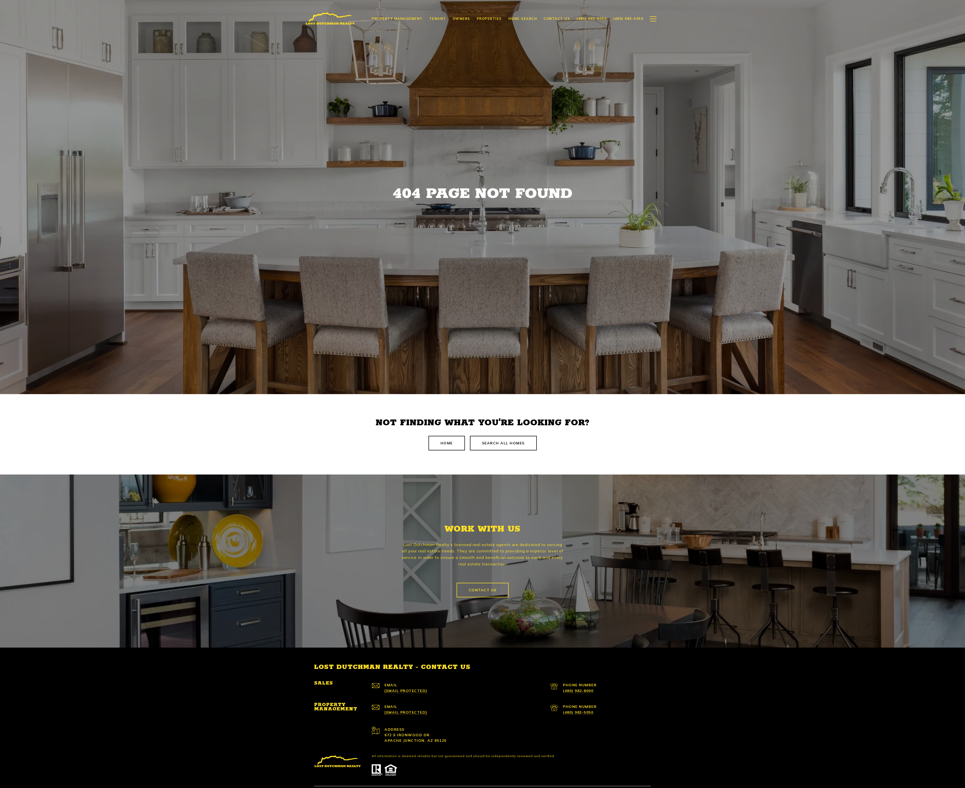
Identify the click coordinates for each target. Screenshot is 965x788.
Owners (461, 19)
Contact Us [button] (483, 590)
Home (447, 443)
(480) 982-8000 (578, 691)
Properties (489, 19)
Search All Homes (503, 443)
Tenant (437, 19)
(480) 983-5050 (578, 712)
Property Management (397, 19)
